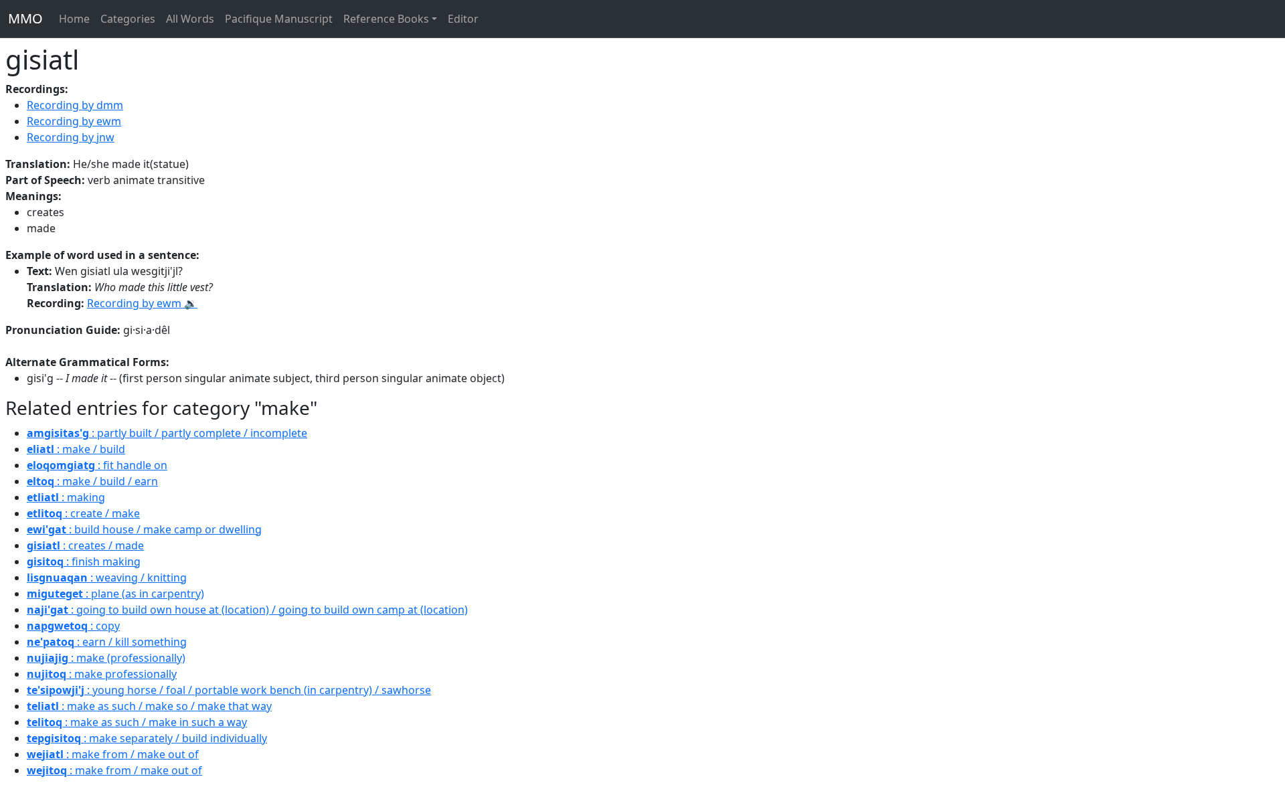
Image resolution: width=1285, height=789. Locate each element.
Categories (127, 18)
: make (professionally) (106, 657)
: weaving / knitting (107, 577)
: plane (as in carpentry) (115, 593)
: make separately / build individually (147, 738)
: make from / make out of (113, 754)
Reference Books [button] (386, 18)
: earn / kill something (107, 641)
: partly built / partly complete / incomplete (167, 433)
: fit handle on (97, 465)
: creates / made (85, 545)
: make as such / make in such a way (137, 722)
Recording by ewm (74, 121)
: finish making (84, 561)
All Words (190, 18)
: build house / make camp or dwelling (144, 529)
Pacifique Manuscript (279, 18)
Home (74, 18)
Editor (463, 18)
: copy (73, 625)
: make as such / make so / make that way (149, 706)
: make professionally (102, 674)
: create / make (83, 513)
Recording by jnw (70, 137)
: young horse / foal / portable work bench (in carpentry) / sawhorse (229, 690)
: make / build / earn (92, 481)
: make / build (76, 449)
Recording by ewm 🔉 (142, 303)
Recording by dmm (75, 105)
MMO (25, 18)
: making (66, 497)
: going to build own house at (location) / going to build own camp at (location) (247, 609)
